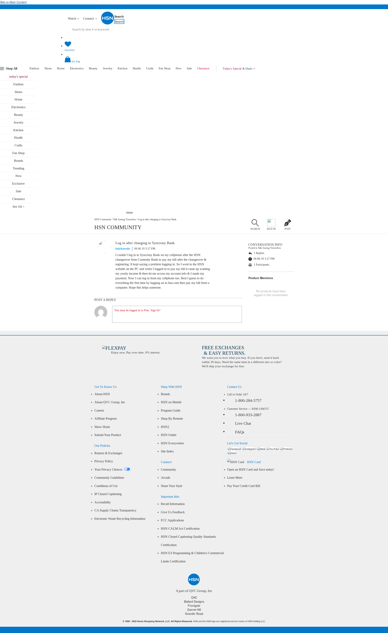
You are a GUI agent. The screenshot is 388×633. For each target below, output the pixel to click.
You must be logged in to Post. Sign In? (137, 310)
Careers (99, 410)
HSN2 (165, 427)
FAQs (239, 432)
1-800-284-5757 (248, 400)
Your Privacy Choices (108, 469)
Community (168, 469)
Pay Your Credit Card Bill (243, 486)
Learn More (234, 478)
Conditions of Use (106, 486)
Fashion (34, 68)
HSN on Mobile (171, 402)
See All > (18, 206)
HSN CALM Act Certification (180, 528)
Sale (189, 68)
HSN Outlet (168, 435)
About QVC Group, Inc (109, 402)
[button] (194, 62)
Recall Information (173, 504)
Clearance (203, 68)
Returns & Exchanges (108, 453)
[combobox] (140, 29)
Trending (18, 168)
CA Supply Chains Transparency (115, 510)
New (178, 68)
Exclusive (18, 183)
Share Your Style (171, 486)
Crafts (149, 68)
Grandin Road (194, 614)
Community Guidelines (109, 478)
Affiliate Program (105, 418)
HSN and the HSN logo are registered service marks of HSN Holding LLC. (194, 621)
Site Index (167, 451)
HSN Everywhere (172, 443)
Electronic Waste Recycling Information (119, 519)
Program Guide (170, 410)
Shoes (48, 68)
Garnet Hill (194, 610)
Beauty (93, 68)
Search (119, 16)
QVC (194, 597)
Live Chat (243, 423)
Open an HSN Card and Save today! (250, 469)
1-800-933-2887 (248, 415)
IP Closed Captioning (108, 494)
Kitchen (122, 68)
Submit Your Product (107, 435)
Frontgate (194, 605)
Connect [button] (89, 18)
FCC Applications (172, 520)
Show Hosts (102, 427)
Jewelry (107, 68)
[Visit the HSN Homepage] (107, 24)
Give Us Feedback (173, 512)
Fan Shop (164, 68)
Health (137, 68)
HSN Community (102, 219)
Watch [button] (72, 18)
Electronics (77, 68)
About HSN (102, 394)
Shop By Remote (172, 418)
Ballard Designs (194, 601)
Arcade (165, 478)
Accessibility (102, 502)
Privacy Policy (103, 461)
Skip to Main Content (13, 2)
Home (61, 68)
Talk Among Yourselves (124, 219)
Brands (18, 160)
